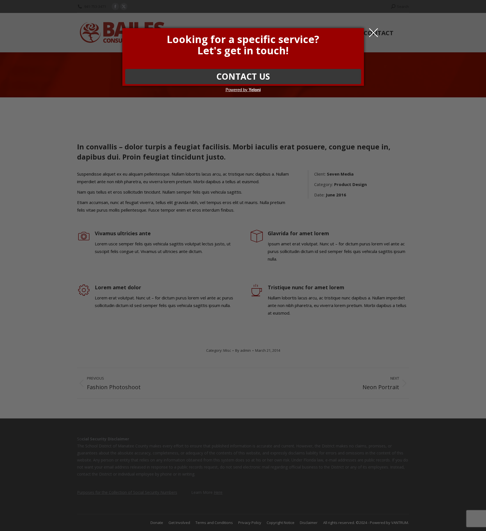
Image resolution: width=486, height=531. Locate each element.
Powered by (243, 89)
